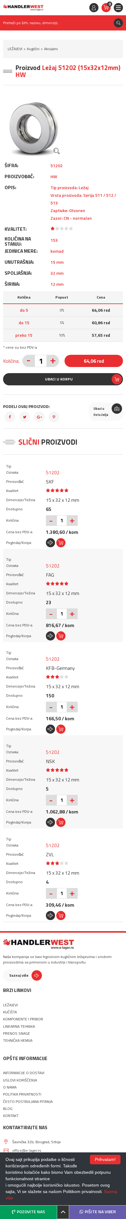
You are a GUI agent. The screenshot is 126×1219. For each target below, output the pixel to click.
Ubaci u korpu (59, 379)
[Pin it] (54, 417)
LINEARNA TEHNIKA (19, 1026)
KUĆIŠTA (10, 1012)
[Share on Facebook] (10, 417)
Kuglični (33, 49)
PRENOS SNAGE (16, 1033)
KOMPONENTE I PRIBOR (23, 1019)
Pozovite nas (31, 1211)
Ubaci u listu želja (101, 411)
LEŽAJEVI (15, 49)
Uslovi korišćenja (20, 1080)
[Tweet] (24, 417)
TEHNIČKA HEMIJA (17, 1040)
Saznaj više (18, 975)
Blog (8, 1108)
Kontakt (11, 1115)
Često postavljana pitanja (28, 1101)
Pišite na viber (100, 1211)
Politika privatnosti (22, 1094)
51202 (53, 472)
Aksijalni (51, 49)
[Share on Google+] (39, 417)
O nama (10, 1087)
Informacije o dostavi (23, 1073)
